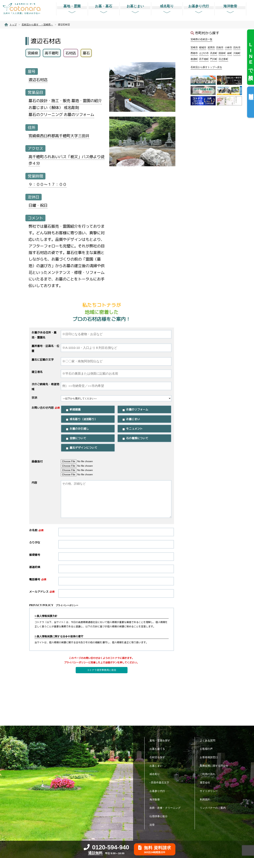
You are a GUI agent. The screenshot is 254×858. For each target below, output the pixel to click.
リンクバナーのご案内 (213, 807)
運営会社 (205, 782)
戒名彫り (154, 774)
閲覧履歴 (251, 91)
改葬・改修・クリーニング (165, 807)
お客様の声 (206, 748)
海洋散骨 (154, 799)
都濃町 (194, 59)
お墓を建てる (157, 748)
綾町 (229, 53)
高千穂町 (204, 59)
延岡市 (211, 47)
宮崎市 (194, 47)
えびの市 (204, 53)
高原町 (213, 53)
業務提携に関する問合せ (214, 765)
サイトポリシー (209, 790)
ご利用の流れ (207, 774)
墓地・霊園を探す (159, 740)
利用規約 (205, 799)
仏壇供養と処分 (158, 816)
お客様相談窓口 (209, 757)
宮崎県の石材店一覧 (201, 39)
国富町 (222, 53)
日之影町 (223, 59)
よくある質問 (207, 740)
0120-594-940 (110, 847)
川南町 (237, 53)
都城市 (202, 47)
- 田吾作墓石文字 (159, 782)
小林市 (228, 47)
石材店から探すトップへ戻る (206, 67)
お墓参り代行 (157, 790)
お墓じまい (155, 765)
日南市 (219, 47)
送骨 (152, 824)
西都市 (194, 53)
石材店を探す (157, 757)
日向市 (237, 47)
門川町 (213, 59)
